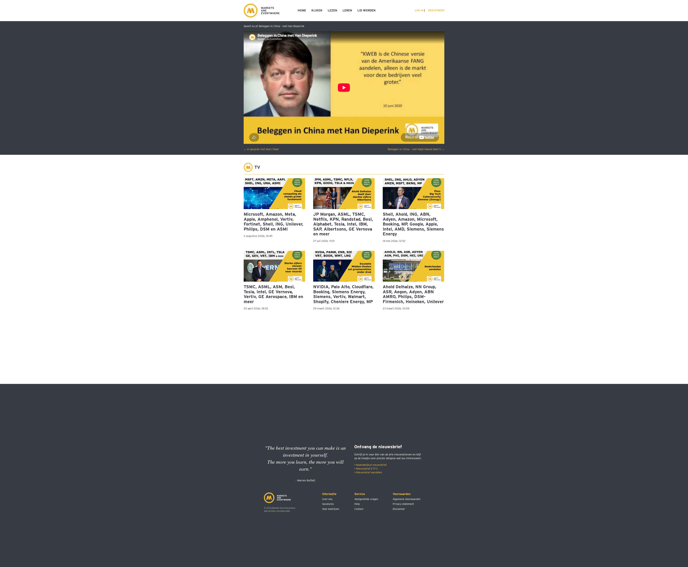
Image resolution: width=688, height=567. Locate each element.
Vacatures (328, 504)
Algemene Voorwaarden (407, 499)
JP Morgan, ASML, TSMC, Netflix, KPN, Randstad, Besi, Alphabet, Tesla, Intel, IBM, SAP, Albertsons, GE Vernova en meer (343, 224)
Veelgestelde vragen (366, 499)
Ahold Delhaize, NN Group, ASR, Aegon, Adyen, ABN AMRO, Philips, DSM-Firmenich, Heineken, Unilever (413, 294)
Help (357, 504)
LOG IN (418, 10)
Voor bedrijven (330, 509)
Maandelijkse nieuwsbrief (371, 464)
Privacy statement (403, 504)
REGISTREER (435, 10)
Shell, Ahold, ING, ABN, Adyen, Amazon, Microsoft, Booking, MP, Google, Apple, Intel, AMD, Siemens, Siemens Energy (413, 224)
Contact (358, 509)
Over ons (327, 499)
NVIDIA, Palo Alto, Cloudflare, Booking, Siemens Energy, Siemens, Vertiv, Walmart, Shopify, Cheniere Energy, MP (343, 294)
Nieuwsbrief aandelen (369, 472)
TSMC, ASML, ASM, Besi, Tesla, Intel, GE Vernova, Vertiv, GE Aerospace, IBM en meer (273, 294)
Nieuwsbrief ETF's (367, 468)
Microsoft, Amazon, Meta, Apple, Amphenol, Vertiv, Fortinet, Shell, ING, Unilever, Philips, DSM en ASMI (273, 222)
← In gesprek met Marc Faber (261, 149)
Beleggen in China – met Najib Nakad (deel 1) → (416, 149)
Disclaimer (399, 509)
